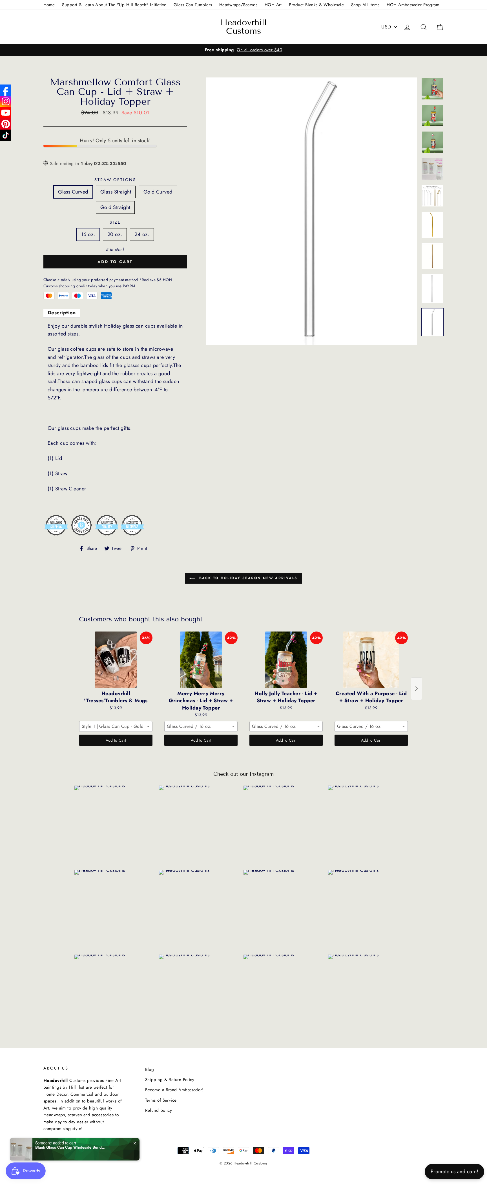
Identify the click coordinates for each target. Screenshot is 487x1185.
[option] (243, 49)
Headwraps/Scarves (238, 5)
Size (115, 222)
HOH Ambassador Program (413, 5)
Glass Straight (115, 191)
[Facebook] (5, 90)
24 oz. (141, 234)
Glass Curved (73, 191)
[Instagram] (5, 101)
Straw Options (115, 180)
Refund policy (158, 1110)
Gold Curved (157, 191)
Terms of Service (161, 1100)
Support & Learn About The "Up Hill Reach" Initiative (114, 5)
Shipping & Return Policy (169, 1080)
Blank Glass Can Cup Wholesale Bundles (70, 1147)
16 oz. (88, 234)
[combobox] (115, 726)
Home (49, 5)
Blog (149, 1069)
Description (62, 312)
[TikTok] (5, 135)
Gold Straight (115, 207)
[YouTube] (5, 112)
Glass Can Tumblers (193, 5)
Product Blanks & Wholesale (316, 5)
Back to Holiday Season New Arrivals (247, 578)
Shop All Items (365, 5)
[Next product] (416, 688)
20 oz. (114, 234)
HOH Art (273, 5)
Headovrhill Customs (243, 26)
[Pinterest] (5, 124)
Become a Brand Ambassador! (174, 1090)
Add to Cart (116, 740)
